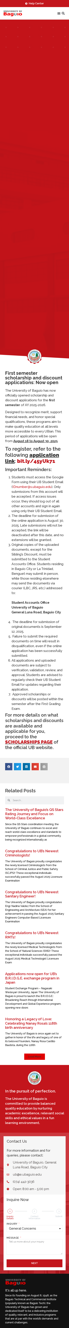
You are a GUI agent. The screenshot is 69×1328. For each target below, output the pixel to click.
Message (13, 1238)
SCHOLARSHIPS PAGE (29, 742)
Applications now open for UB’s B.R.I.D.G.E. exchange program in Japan (32, 978)
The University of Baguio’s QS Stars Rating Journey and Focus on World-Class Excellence (34, 814)
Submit (58, 1216)
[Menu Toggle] (58, 13)
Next (34, 1263)
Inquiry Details (10, 1217)
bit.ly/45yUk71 (36, 461)
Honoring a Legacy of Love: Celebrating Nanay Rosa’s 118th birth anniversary (31, 1023)
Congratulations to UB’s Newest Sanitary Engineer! (31, 894)
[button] (63, 13)
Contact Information (34, 1217)
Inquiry (12, 1224)
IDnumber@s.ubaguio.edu (32, 487)
